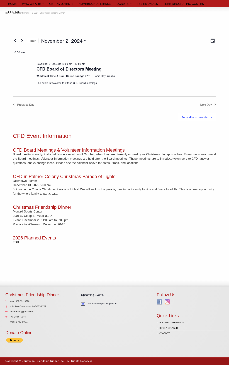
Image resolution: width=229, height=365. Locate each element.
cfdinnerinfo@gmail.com (21, 311)
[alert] (114, 303)
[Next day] (22, 41)
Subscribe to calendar (195, 117)
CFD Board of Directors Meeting (69, 69)
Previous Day (25, 104)
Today (33, 40)
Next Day (206, 104)
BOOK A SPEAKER (168, 328)
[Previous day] (15, 41)
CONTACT (164, 333)
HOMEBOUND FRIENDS (171, 322)
